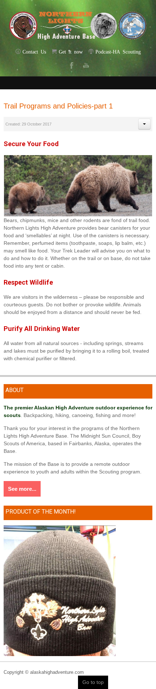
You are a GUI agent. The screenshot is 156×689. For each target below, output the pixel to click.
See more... (22, 489)
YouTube (85, 65)
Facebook (70, 65)
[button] (144, 124)
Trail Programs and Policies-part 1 (58, 106)
